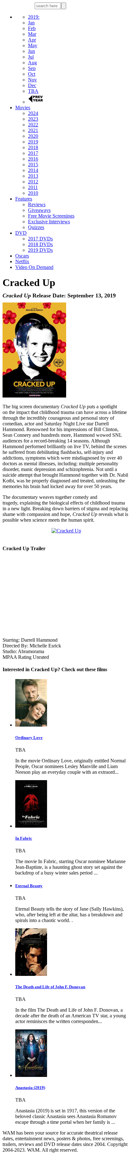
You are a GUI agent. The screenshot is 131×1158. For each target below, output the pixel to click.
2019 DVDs (40, 250)
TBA (33, 91)
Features (23, 198)
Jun (31, 51)
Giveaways (39, 210)
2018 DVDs (40, 244)
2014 (33, 170)
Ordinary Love (29, 737)
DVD (21, 233)
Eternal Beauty (29, 885)
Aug (32, 62)
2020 (33, 136)
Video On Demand (34, 267)
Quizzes (36, 227)
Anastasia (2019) (30, 1087)
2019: (33, 17)
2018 (33, 147)
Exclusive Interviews (49, 221)
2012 (33, 181)
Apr (32, 39)
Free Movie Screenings (51, 216)
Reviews (36, 204)
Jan (31, 22)
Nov (32, 79)
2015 (33, 164)
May (32, 45)
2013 (33, 176)
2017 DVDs (40, 238)
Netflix (22, 261)
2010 (33, 193)
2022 (33, 124)
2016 (33, 159)
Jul (31, 57)
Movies (22, 107)
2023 (33, 119)
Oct (31, 74)
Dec (32, 85)
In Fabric (23, 838)
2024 (33, 113)
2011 (33, 187)
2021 (33, 130)
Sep (32, 68)
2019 (33, 141)
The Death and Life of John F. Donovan (50, 986)
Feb (32, 28)
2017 (33, 153)
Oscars (22, 255)
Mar (32, 34)
